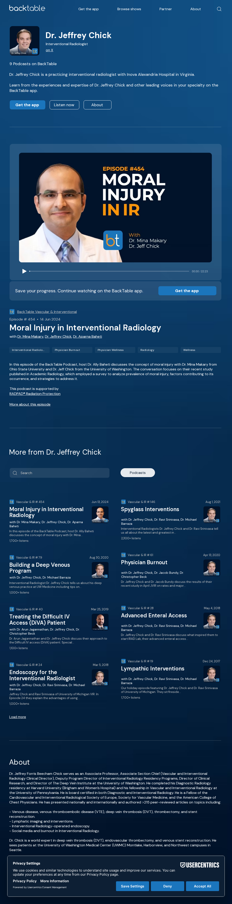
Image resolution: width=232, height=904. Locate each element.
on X (49, 50)
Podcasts (138, 472)
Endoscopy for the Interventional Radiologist (42, 675)
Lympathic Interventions (152, 668)
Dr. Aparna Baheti (87, 336)
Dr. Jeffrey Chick (58, 336)
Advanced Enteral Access (154, 615)
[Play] (24, 271)
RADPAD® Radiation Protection (35, 393)
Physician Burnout (144, 562)
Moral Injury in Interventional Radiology (46, 512)
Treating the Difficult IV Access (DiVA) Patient (39, 619)
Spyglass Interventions (150, 509)
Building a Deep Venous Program (39, 567)
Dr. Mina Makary (30, 336)
